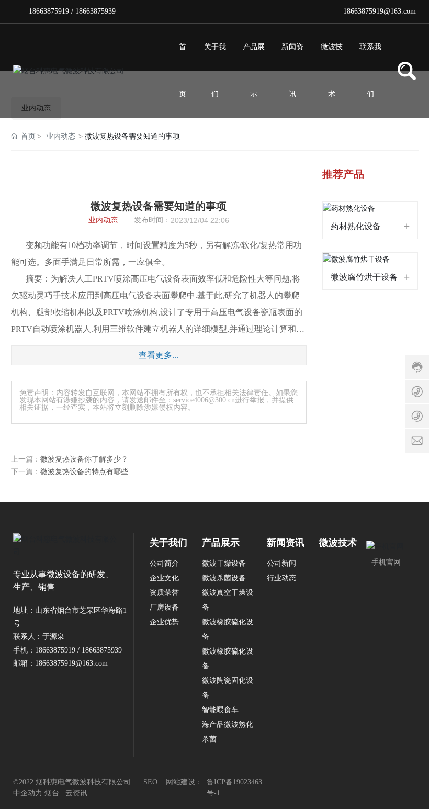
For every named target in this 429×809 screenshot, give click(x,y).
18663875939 (95, 11)
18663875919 (49, 11)
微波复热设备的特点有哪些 (84, 472)
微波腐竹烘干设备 (364, 277)
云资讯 (76, 793)
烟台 (51, 793)
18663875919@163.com (379, 11)
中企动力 (27, 793)
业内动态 (60, 136)
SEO (150, 782)
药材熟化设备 (356, 226)
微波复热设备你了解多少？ (84, 459)
